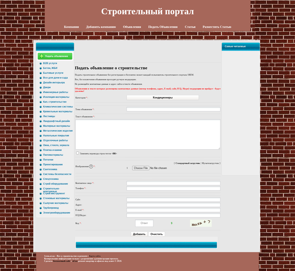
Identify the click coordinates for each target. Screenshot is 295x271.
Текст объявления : (85, 116)
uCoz (74, 261)
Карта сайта (95, 255)
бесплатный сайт (61, 261)
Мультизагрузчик (210, 163)
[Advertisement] (148, 52)
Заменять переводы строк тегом (98, 153)
